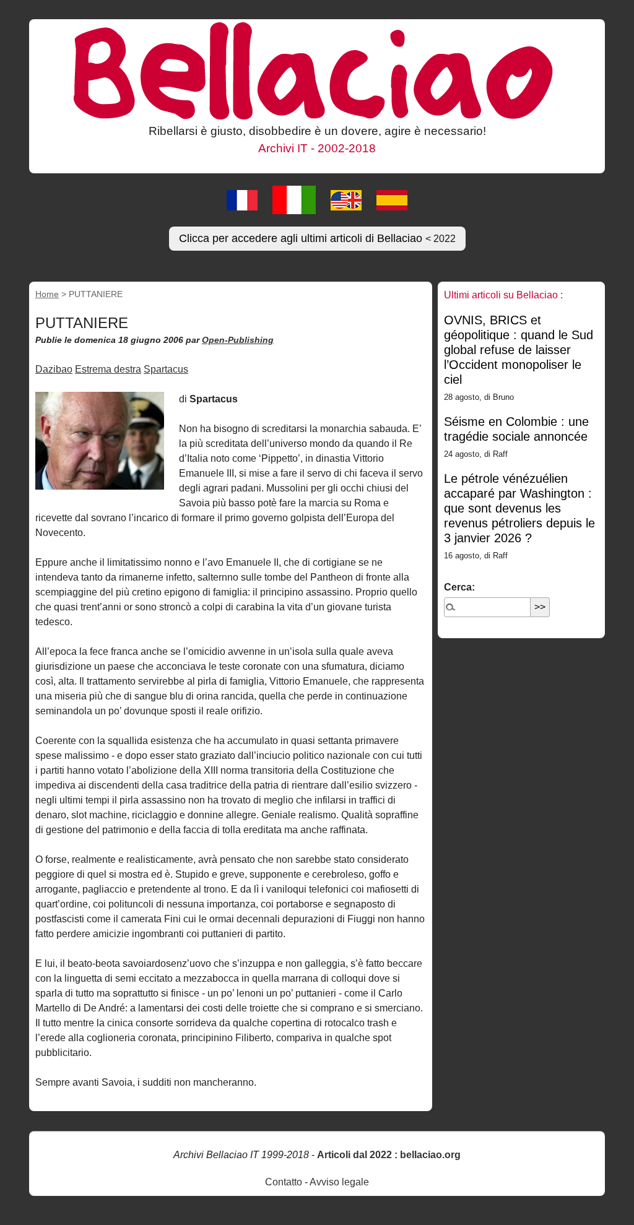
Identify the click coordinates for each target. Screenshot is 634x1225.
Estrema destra (108, 369)
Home (47, 294)
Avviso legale (339, 1182)
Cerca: (459, 587)
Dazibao (53, 369)
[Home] (317, 70)
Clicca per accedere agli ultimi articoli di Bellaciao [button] (317, 238)
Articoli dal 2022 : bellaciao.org (389, 1154)
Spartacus (166, 369)
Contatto (283, 1182)
